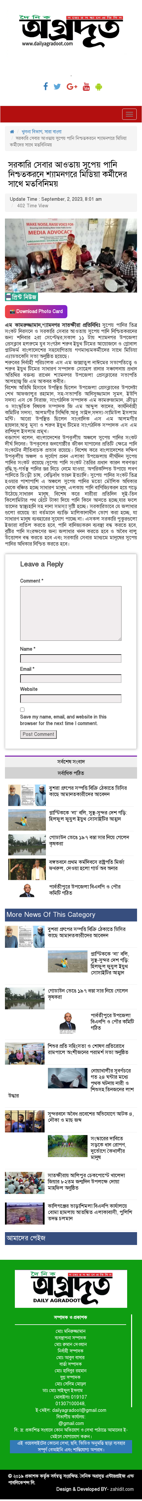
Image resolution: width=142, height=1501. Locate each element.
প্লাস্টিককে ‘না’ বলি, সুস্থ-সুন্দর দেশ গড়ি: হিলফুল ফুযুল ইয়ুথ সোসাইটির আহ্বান (88, 816)
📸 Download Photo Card (36, 311)
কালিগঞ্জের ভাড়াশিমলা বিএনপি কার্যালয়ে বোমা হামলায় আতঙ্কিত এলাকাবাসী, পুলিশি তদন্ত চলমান (90, 1212)
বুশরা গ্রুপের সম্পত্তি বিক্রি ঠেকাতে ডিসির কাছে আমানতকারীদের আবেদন (88, 791)
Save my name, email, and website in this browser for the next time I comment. (63, 720)
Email (27, 669)
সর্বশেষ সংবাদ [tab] (71, 762)
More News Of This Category (51, 915)
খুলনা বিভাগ (31, 132)
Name (27, 649)
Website (29, 689)
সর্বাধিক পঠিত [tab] (71, 773)
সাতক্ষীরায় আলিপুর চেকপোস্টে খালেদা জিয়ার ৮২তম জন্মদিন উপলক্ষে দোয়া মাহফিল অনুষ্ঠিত (86, 1181)
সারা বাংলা (53, 132)
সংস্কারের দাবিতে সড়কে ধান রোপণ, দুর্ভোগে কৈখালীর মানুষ (108, 1148)
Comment (31, 581)
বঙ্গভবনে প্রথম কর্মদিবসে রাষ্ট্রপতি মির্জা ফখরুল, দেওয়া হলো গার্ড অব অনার (86, 865)
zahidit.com (122, 1489)
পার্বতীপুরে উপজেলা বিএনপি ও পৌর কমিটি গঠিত (85, 890)
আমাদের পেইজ (26, 1238)
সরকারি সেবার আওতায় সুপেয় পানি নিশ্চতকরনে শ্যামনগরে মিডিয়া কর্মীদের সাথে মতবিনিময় (67, 174)
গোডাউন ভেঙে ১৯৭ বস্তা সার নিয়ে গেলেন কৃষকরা (89, 840)
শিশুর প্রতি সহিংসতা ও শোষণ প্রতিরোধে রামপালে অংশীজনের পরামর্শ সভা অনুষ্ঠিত (88, 1049)
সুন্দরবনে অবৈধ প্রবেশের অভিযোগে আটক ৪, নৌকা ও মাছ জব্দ (91, 1117)
